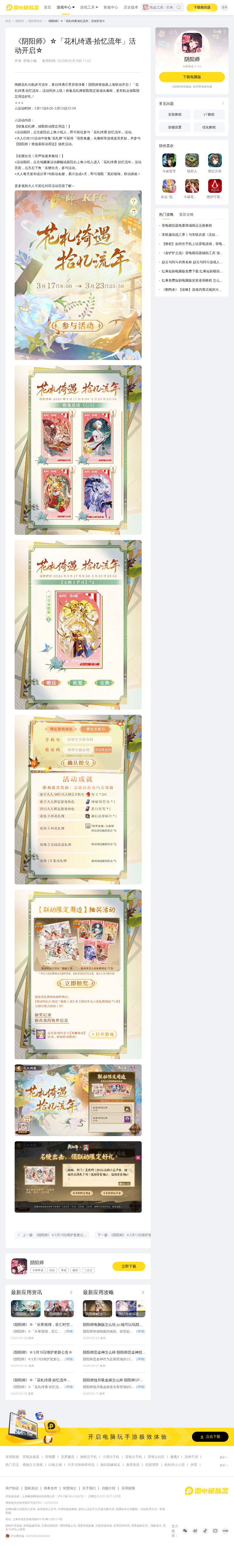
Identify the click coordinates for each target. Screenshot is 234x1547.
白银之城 (55, 1465)
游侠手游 (191, 1457)
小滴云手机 (111, 1457)
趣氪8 (174, 1457)
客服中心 (111, 7)
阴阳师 (20, 21)
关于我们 (89, 1488)
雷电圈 (50, 1457)
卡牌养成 (188, 66)
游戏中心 (64, 7)
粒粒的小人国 (175, 1465)
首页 (47, 7)
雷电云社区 (156, 1457)
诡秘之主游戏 (33, 1465)
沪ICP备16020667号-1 (72, 1496)
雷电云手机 (133, 1457)
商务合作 (50, 1488)
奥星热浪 (133, 1465)
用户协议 (12, 1488)
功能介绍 (108, 1488)
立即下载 (129, 1266)
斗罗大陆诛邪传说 (81, 1465)
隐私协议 (31, 1488)
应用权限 (128, 1488)
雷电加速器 (31, 1457)
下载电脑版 (192, 76)
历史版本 (131, 7)
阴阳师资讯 (35, 21)
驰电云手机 (88, 1457)
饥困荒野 (152, 1465)
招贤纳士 (69, 1488)
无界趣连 (67, 1457)
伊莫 (193, 1465)
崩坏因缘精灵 (110, 1465)
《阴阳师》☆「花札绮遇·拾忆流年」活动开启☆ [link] (76, 21)
